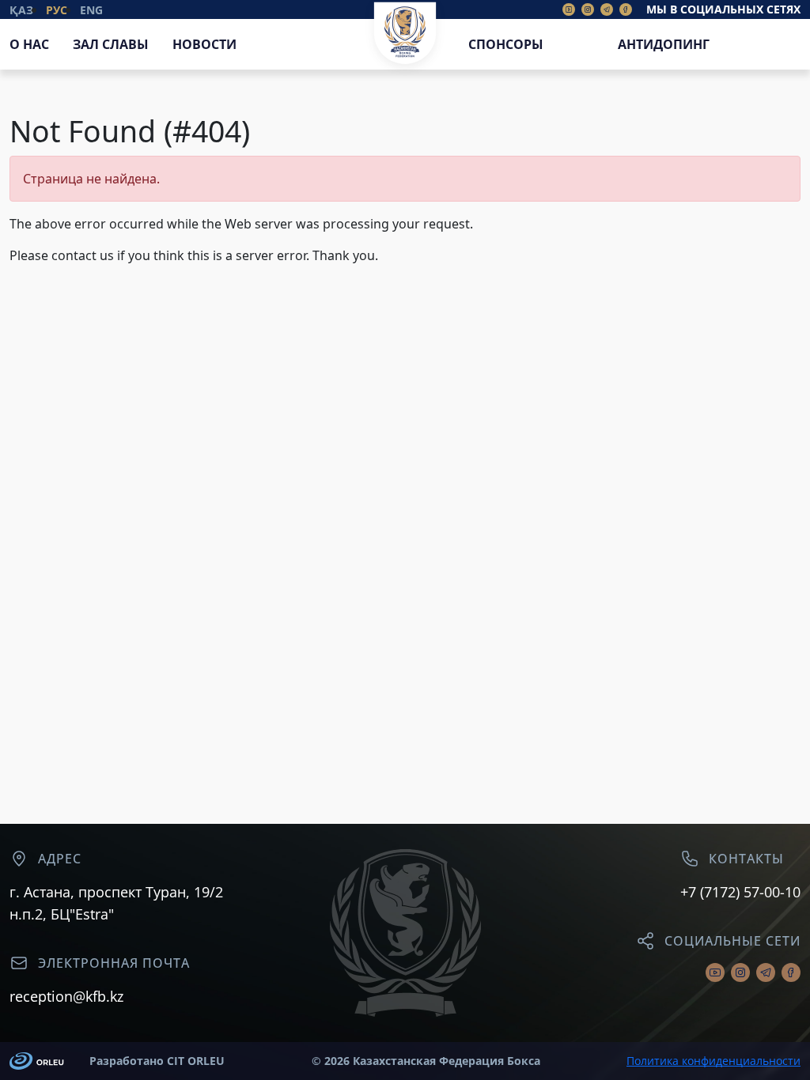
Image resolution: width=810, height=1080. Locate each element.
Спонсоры (505, 44)
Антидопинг (664, 44)
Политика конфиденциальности (713, 1061)
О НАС (29, 44)
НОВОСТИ (204, 44)
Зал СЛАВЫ (111, 44)
